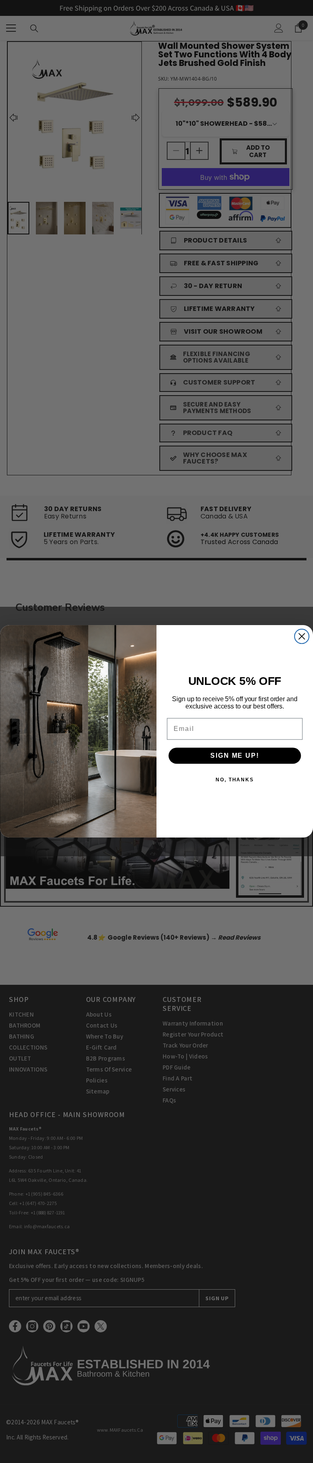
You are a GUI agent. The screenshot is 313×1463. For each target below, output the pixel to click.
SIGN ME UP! (234, 755)
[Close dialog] (302, 636)
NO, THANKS (235, 780)
